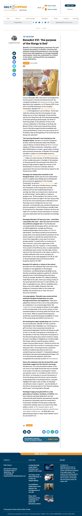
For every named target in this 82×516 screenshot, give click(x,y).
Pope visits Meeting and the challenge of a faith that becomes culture (35, 500)
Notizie (52, 5)
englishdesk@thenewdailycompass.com (14, 476)
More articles (41, 453)
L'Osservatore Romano (47, 183)
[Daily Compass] (18, 7)
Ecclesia (44, 28)
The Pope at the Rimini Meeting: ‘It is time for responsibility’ (35, 477)
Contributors (45, 18)
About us (18, 18)
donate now (70, 5)
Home (8, 18)
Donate (55, 18)
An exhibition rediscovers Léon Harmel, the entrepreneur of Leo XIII (35, 488)
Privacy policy (7, 509)
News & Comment (30, 18)
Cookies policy (16, 509)
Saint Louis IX (60, 22)
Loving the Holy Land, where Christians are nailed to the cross (35, 468)
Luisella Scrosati (14, 43)
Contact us (66, 18)
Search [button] (75, 18)
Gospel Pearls (18, 22)
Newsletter (70, 9)
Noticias (52, 9)
